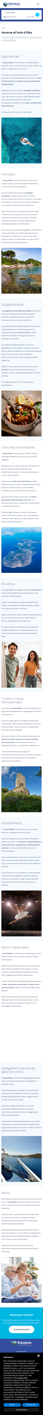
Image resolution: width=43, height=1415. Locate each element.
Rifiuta (12, 1405)
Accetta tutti (31, 1405)
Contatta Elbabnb (21, 1329)
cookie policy (22, 1378)
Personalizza (21, 1410)
